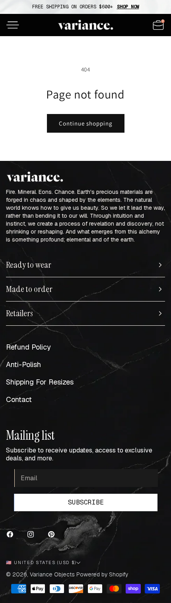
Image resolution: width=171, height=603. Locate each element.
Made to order (29, 289)
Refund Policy (28, 347)
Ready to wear (28, 265)
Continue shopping (86, 123)
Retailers (19, 313)
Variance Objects (52, 574)
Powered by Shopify (102, 574)
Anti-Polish (23, 364)
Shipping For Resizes (40, 382)
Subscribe (86, 502)
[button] (12, 25)
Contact (19, 399)
